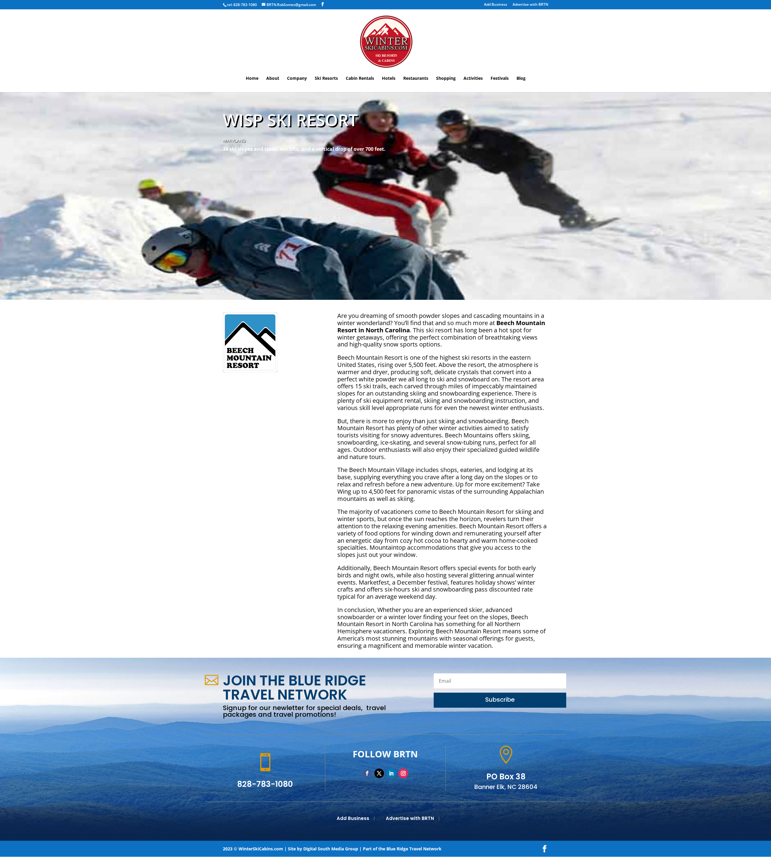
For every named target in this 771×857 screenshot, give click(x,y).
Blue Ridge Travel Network (414, 849)
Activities (473, 78)
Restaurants (415, 78)
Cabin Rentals (360, 78)
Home (252, 78)
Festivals (500, 78)
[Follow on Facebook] (367, 773)
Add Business (495, 5)
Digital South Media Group (330, 849)
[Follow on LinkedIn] (391, 773)
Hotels (388, 78)
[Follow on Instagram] (403, 773)
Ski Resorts (326, 78)
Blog (521, 78)
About (272, 78)
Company (297, 78)
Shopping (446, 78)
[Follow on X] (379, 773)
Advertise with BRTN (530, 5)
